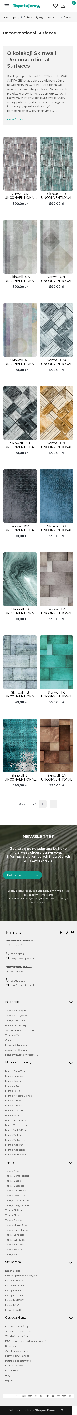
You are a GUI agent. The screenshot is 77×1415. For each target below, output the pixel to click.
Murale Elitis (12, 1085)
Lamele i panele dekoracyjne (21, 1275)
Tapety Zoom (13, 1254)
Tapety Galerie (13, 1220)
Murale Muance (14, 1110)
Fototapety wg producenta (41, 17)
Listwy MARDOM (15, 1300)
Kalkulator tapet (14, 1365)
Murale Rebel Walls (15, 1120)
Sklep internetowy (34, 1410)
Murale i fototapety (16, 1025)
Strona (22, 804)
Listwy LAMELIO (14, 1295)
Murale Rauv (12, 1115)
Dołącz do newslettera (22, 875)
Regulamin (49, 890)
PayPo (9, 1380)
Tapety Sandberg (15, 1234)
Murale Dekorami (15, 1080)
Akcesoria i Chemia (16, 1049)
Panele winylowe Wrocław (20, 1054)
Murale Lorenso (13, 1105)
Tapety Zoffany (14, 1249)
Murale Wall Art (14, 1134)
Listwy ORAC (13, 1310)
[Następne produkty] (43, 804)
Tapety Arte (12, 1170)
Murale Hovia (12, 1090)
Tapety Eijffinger (14, 1210)
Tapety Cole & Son (15, 1195)
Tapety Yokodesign (15, 1244)
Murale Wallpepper (15, 1149)
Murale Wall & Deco (16, 1130)
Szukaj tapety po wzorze (19, 1030)
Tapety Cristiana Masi (17, 1200)
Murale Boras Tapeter (17, 1071)
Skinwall (69, 17)
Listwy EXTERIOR (15, 1285)
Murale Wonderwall (16, 1154)
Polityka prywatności (17, 1355)
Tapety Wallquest (15, 1239)
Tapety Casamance (16, 1190)
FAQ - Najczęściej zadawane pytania (26, 1341)
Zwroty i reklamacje (16, 1350)
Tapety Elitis (12, 1215)
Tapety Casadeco (14, 1185)
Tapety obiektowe (15, 1020)
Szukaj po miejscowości (18, 1331)
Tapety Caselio (13, 1180)
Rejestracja (11, 1345)
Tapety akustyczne (16, 1015)
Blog (7, 1375)
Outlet (9, 1040)
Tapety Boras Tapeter (17, 1175)
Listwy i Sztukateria (16, 1044)
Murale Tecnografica (16, 1125)
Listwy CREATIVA (15, 1280)
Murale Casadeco (14, 1076)
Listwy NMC (12, 1305)
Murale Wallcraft (14, 1144)
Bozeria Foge (12, 1270)
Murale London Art (15, 1100)
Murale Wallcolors (15, 1139)
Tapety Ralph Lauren (17, 1229)
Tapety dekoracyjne (16, 1010)
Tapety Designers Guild (18, 1205)
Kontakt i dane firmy (17, 1326)
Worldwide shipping (16, 1336)
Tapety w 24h (13, 1035)
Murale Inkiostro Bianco (18, 1095)
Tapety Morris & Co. (16, 1224)
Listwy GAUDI (13, 1290)
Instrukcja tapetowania (18, 1360)
